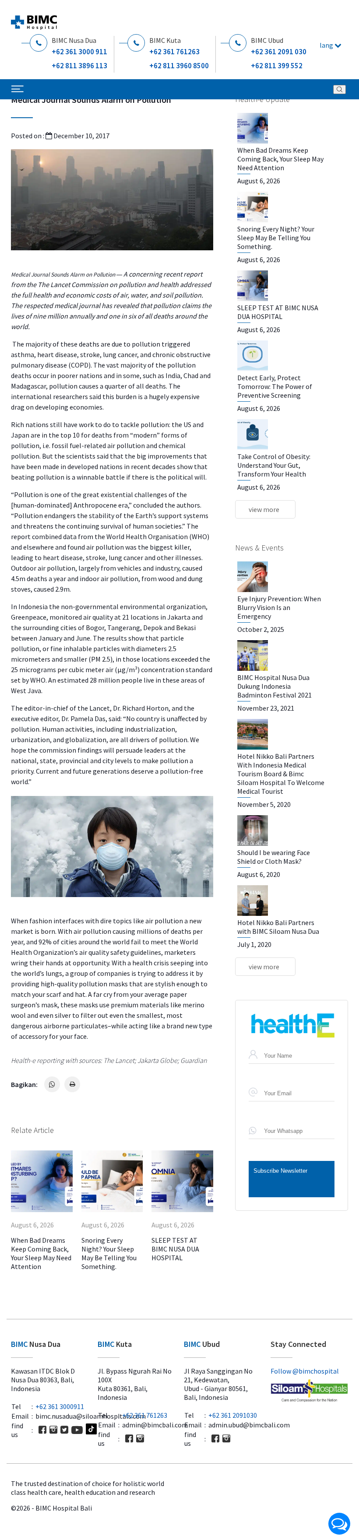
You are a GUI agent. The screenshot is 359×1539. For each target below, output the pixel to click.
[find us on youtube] (77, 1430)
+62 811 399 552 (277, 65)
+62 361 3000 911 (79, 51)
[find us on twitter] (64, 1430)
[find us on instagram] (53, 1430)
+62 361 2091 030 (278, 51)
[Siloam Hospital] (309, 1391)
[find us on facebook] (42, 1430)
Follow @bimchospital (305, 1371)
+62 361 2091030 (232, 1415)
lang (327, 45)
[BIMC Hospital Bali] (34, 19)
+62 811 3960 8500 (179, 65)
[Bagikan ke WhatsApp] (52, 1084)
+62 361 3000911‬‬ (59, 1406)
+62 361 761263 (174, 51)
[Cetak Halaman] (72, 1084)
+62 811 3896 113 (79, 65)
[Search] (339, 89)
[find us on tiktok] (91, 1429)
